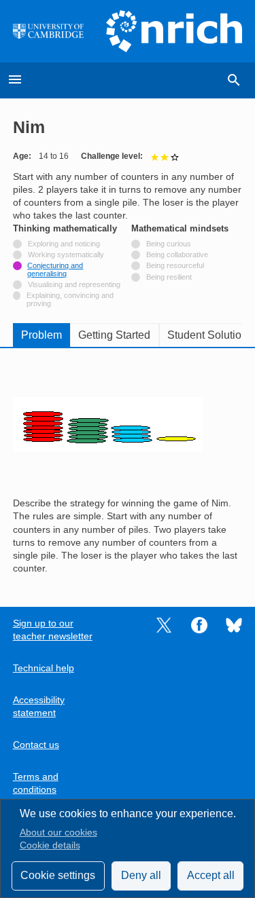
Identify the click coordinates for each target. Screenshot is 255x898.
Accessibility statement (39, 706)
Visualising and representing (74, 284)
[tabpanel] (128, 468)
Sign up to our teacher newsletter (52, 629)
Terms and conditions (35, 783)
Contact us (36, 745)
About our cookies (58, 832)
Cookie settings (57, 875)
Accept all (211, 875)
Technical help (43, 668)
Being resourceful (175, 265)
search (234, 80)
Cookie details (50, 845)
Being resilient (169, 277)
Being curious (168, 244)
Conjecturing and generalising (55, 269)
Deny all (141, 875)
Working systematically (66, 254)
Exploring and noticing (64, 244)
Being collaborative (177, 254)
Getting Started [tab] (114, 335)
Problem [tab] (41, 335)
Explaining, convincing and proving (70, 299)
